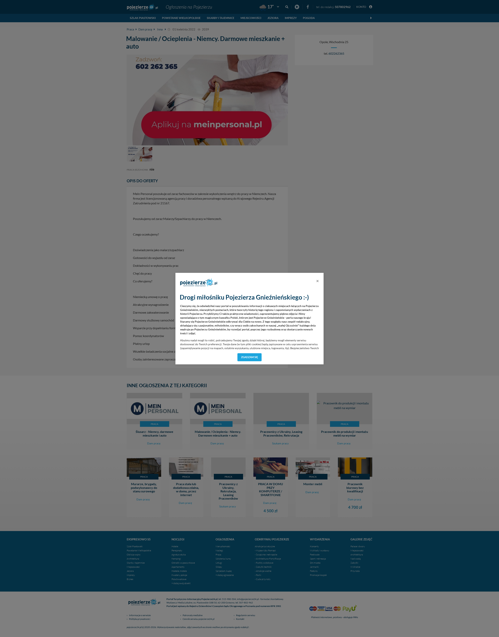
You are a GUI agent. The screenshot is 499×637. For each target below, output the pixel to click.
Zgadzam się (249, 357)
